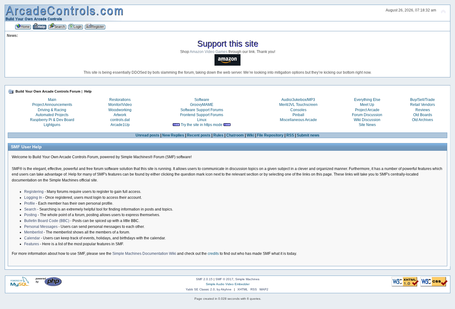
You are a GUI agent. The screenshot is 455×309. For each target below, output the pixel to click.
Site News (367, 125)
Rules (218, 135)
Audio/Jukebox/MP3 (298, 100)
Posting (30, 215)
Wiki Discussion (367, 120)
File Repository (270, 135)
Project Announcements (52, 104)
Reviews (422, 110)
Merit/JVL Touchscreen (298, 104)
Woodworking (120, 110)
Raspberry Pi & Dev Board (52, 120)
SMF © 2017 (224, 279)
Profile (29, 203)
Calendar (32, 238)
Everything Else (367, 100)
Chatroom (235, 135)
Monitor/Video (120, 104)
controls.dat (120, 120)
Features (31, 244)
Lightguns (52, 125)
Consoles (298, 110)
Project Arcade (367, 110)
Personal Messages (41, 226)
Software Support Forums (201, 110)
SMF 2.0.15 (204, 279)
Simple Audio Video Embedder (227, 284)
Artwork (120, 115)
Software (201, 100)
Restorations (120, 100)
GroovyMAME (201, 104)
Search (30, 209)
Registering (34, 191)
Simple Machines (247, 279)
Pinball (298, 115)
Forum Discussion (367, 115)
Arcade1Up (120, 125)
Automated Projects (52, 115)
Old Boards (422, 115)
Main (52, 100)
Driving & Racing (52, 110)
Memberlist (33, 232)
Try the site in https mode (202, 125)
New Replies (173, 135)
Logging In (33, 197)
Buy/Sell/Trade (422, 100)
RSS (290, 135)
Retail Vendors (422, 104)
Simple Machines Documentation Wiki (144, 253)
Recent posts (198, 135)
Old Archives (422, 120)
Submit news (308, 135)
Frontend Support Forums (201, 115)
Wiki (250, 135)
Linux (201, 120)
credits (213, 253)
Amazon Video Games (209, 52)
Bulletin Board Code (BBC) (46, 221)
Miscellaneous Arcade (298, 120)
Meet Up (367, 104)
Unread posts (147, 135)
